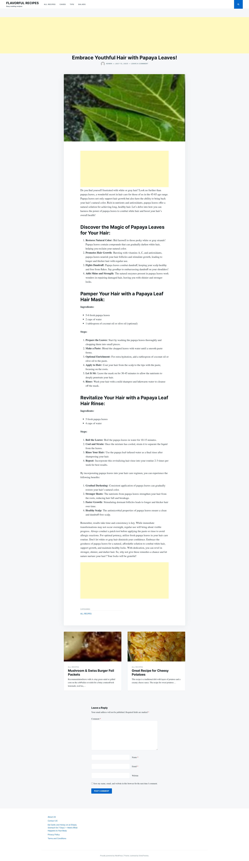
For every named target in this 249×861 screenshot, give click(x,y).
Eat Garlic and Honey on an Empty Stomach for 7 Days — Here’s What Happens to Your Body (62, 828)
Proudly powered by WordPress (111, 856)
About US (52, 817)
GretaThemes (143, 856)
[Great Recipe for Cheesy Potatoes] (156, 646)
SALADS (82, 4)
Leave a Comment (139, 64)
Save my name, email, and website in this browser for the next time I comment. (125, 783)
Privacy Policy (54, 834)
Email (135, 766)
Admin (109, 64)
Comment (96, 718)
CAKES (63, 4)
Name (135, 757)
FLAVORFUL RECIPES (22, 3)
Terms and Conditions (57, 838)
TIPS (72, 4)
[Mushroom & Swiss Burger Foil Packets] (92, 646)
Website (135, 775)
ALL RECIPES (50, 4)
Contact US (52, 821)
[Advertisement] (78, 35)
